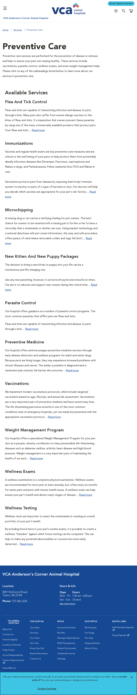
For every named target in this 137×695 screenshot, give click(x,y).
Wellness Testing (21, 508)
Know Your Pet (37, 648)
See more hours (67, 604)
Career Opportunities (14, 661)
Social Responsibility (13, 655)
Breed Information (39, 654)
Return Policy (91, 648)
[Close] (131, 677)
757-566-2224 (19, 601)
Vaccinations (17, 384)
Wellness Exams (20, 472)
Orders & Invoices (66, 654)
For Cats (89, 638)
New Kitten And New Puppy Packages (41, 257)
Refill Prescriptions (66, 643)
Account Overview (66, 628)
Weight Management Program (34, 430)
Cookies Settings (47, 689)
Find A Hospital (10, 640)
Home (6, 30)
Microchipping (19, 210)
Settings (61, 659)
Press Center (9, 650)
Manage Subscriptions (68, 638)
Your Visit (34, 643)
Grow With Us (9, 668)
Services (17, 30)
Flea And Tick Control (26, 102)
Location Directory (12, 645)
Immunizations (19, 144)
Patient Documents (66, 648)
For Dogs (89, 633)
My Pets (61, 633)
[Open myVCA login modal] (117, 11)
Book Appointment (121, 3)
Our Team (35, 638)
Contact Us (8, 634)
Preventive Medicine (24, 342)
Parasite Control (20, 303)
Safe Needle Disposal (123, 628)
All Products (90, 628)
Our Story (34, 628)
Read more (38, 130)
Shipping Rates (92, 643)
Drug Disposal (120, 636)
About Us (7, 629)
